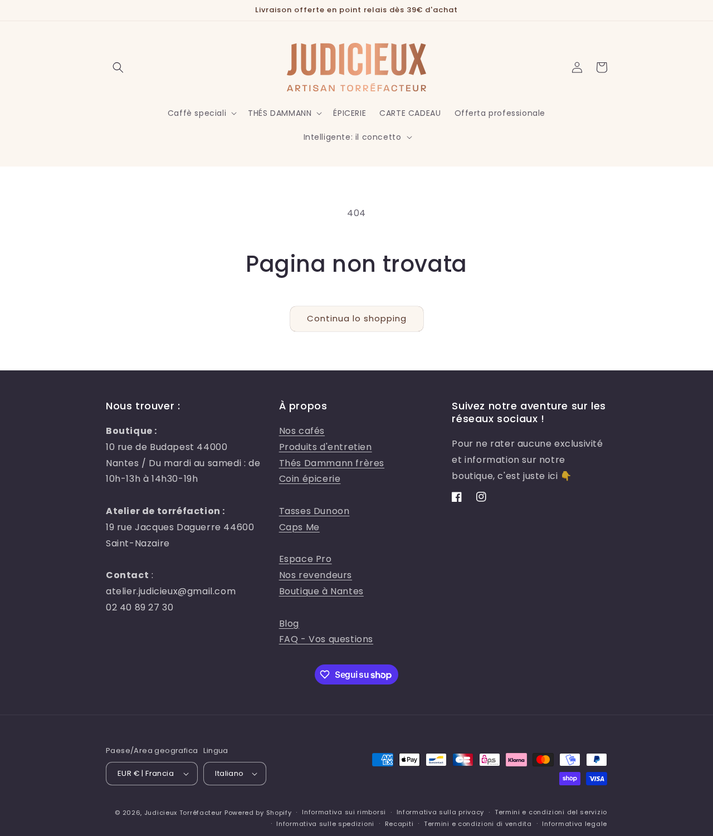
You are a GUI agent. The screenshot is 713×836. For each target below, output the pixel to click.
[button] (118, 67)
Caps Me (299, 527)
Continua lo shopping (357, 318)
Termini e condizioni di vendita (478, 823)
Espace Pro (305, 559)
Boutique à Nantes (321, 591)
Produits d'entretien (325, 447)
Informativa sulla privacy (441, 812)
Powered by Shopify (258, 812)
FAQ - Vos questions (326, 639)
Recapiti (399, 823)
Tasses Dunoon (314, 511)
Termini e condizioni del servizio (551, 812)
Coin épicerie (310, 478)
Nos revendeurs (315, 575)
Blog (289, 623)
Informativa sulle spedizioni (325, 823)
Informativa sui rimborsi (344, 812)
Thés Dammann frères (331, 463)
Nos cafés (302, 430)
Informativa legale (574, 823)
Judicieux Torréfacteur (183, 812)
